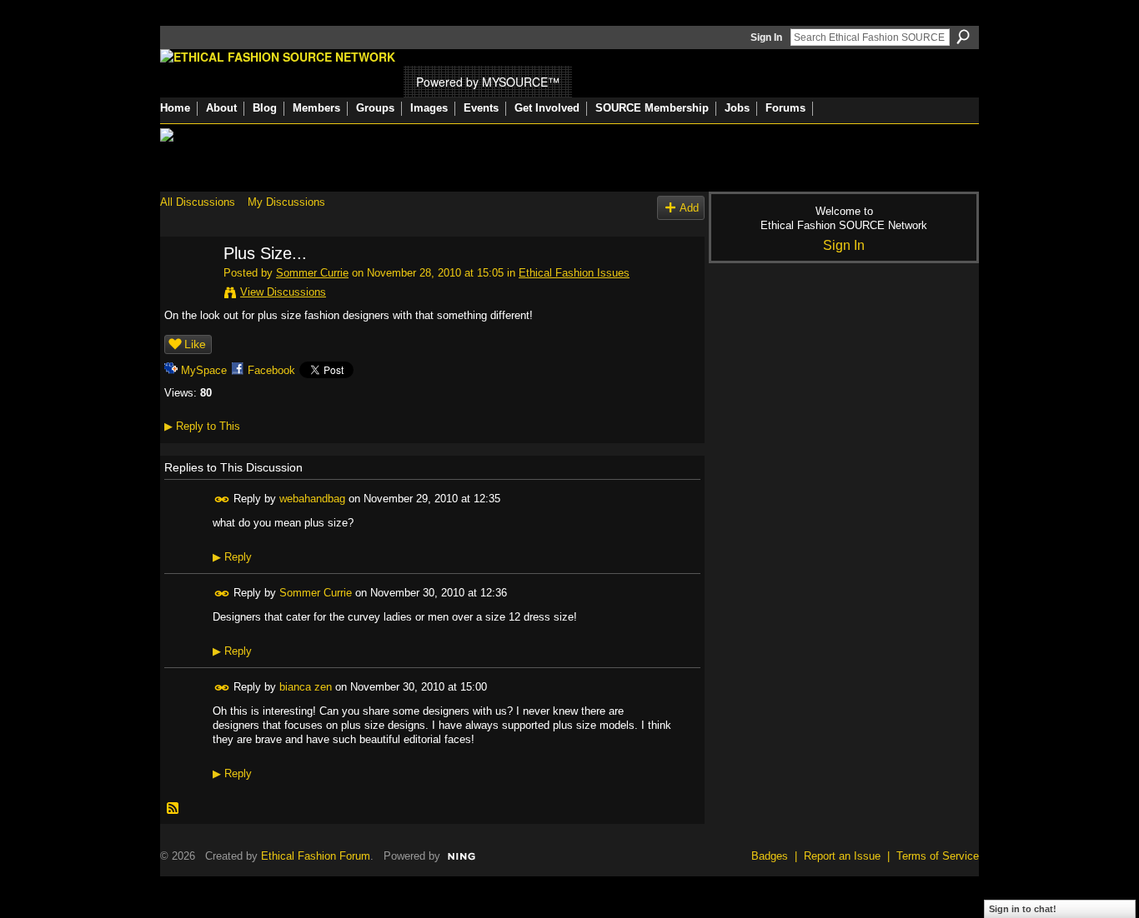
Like (195, 344)
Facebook (271, 370)
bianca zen (305, 687)
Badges (769, 856)
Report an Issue (842, 856)
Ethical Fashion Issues (574, 273)
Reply (232, 557)
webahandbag (312, 498)
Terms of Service (937, 856)
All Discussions (197, 202)
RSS (173, 808)
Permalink (222, 499)
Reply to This (202, 426)
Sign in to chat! (1022, 909)
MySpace (204, 370)
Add (689, 208)
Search (963, 36)
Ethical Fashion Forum (315, 856)
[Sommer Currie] (186, 289)
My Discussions (286, 202)
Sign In (766, 37)
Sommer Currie (312, 273)
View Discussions (283, 292)
